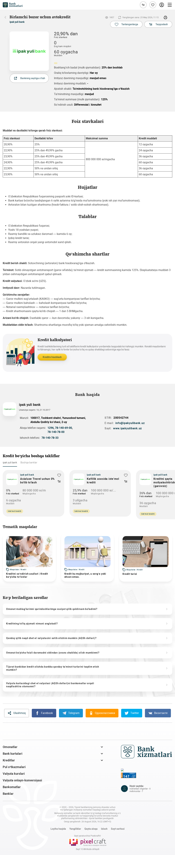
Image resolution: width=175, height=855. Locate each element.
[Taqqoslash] (143, 4)
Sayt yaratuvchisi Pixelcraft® (87, 836)
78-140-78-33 (50, 437)
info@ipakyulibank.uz (130, 423)
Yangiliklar (75, 828)
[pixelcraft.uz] (87, 841)
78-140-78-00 (56, 432)
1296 (51, 427)
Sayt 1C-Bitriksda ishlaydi (87, 849)
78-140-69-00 (63, 427)
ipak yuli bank (17, 22)
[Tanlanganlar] (152, 4)
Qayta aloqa (91, 828)
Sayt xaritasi (118, 828)
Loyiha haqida (58, 828)
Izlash (104, 828)
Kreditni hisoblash (52, 357)
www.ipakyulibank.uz (127, 428)
